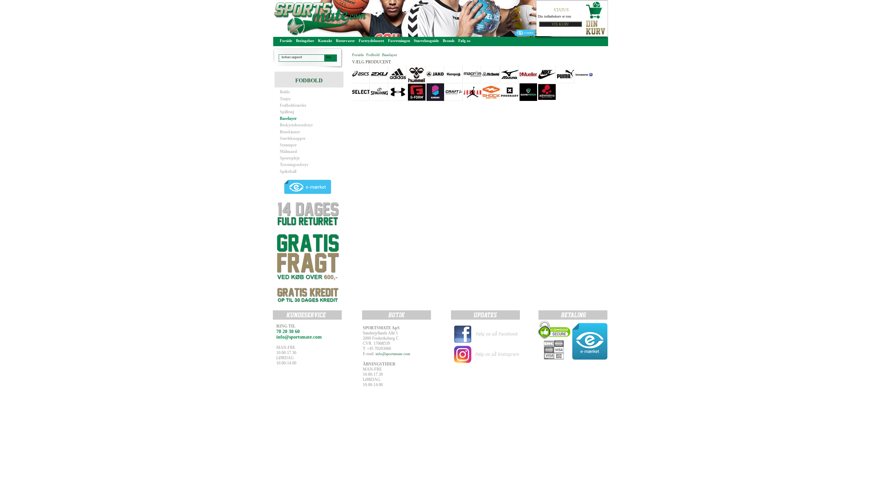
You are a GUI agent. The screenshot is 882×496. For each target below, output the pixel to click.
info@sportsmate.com (393, 354)
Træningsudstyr (294, 164)
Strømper (288, 145)
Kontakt (325, 41)
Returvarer (345, 41)
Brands (448, 41)
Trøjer (285, 98)
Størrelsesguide (426, 41)
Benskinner (290, 132)
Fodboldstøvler (293, 105)
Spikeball (288, 171)
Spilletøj (287, 112)
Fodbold (373, 55)
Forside (286, 41)
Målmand (288, 151)
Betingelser (305, 41)
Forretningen (399, 41)
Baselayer (288, 118)
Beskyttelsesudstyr (296, 125)
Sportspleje (290, 158)
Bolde (285, 92)
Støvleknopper (293, 138)
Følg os (464, 41)
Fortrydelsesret (371, 41)
